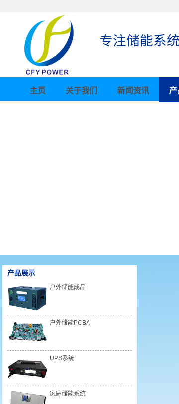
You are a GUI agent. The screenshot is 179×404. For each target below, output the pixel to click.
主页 (38, 90)
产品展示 (21, 273)
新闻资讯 (133, 90)
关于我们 (81, 90)
